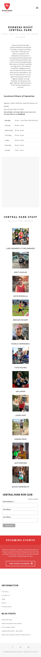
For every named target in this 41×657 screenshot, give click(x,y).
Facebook (21, 114)
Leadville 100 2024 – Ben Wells (12, 631)
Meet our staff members (20, 221)
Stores (4, 603)
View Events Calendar (19, 564)
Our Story (5, 592)
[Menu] (37, 7)
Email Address (9, 502)
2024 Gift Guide (7, 620)
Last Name (7, 517)
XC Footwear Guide (8, 627)
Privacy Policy (6, 607)
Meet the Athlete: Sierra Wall (12, 623)
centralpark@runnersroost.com (24, 112)
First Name (7, 509)
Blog (3, 599)
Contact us (6, 595)
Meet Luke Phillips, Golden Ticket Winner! (16, 635)
